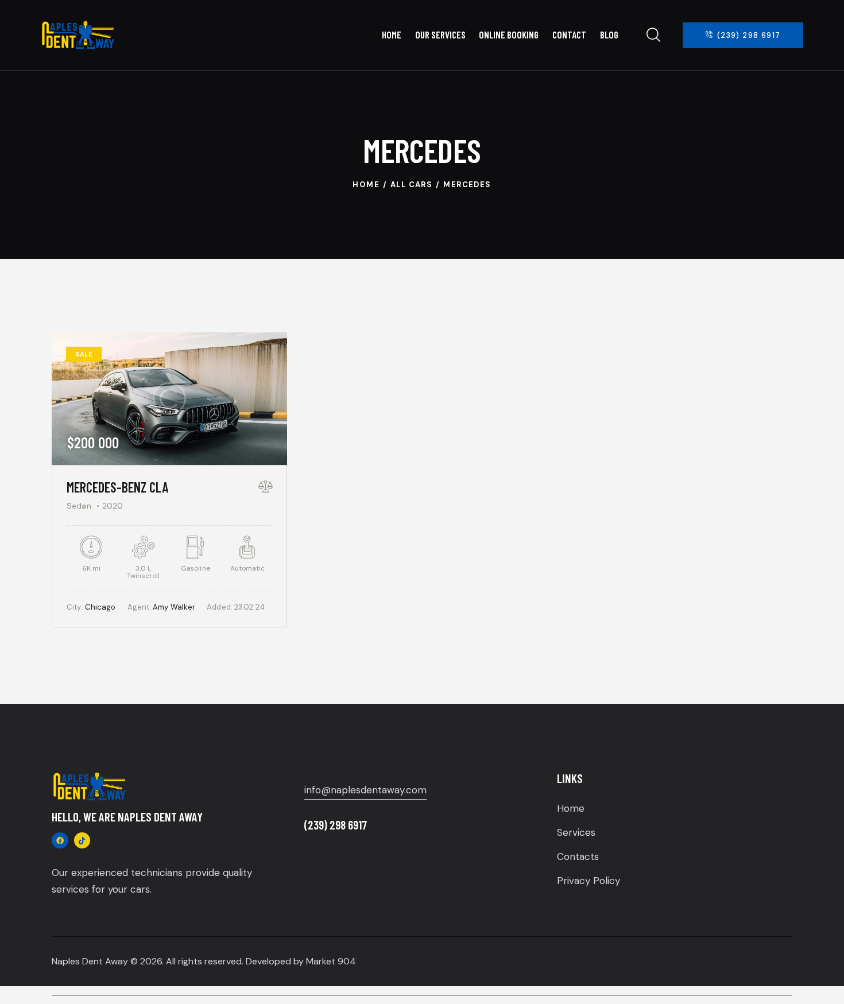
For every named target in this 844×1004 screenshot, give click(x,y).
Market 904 (331, 961)
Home (366, 184)
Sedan (79, 506)
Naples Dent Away (90, 961)
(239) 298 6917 (335, 824)
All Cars (411, 184)
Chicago (100, 607)
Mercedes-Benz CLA (117, 487)
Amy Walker (174, 607)
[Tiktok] (82, 840)
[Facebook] (60, 840)
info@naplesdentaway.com (365, 790)
